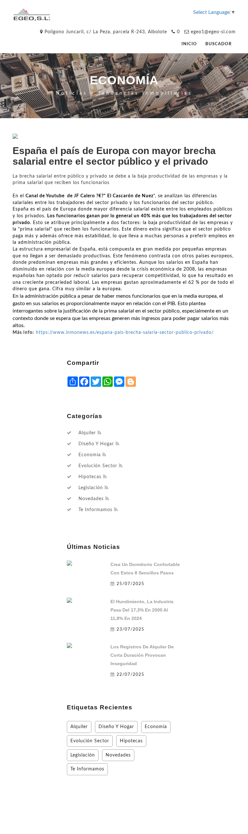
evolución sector (97, 466)
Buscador (218, 44)
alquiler (87, 433)
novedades (91, 499)
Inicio (189, 44)
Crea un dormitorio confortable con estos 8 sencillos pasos (145, 568)
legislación (90, 488)
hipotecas (89, 477)
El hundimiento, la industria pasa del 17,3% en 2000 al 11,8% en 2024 (141, 610)
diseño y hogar (96, 444)
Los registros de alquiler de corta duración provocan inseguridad (142, 655)
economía (89, 455)
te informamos (95, 510)
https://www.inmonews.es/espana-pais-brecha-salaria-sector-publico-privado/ (125, 332)
